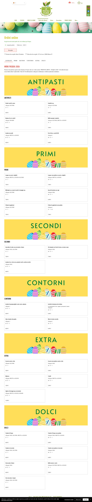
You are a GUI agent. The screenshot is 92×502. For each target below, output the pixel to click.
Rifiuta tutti (78, 499)
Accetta (85, 499)
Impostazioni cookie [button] (68, 499)
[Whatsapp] (88, 14)
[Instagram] (88, 7)
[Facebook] (88, 11)
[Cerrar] (90, 499)
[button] (80, 2)
